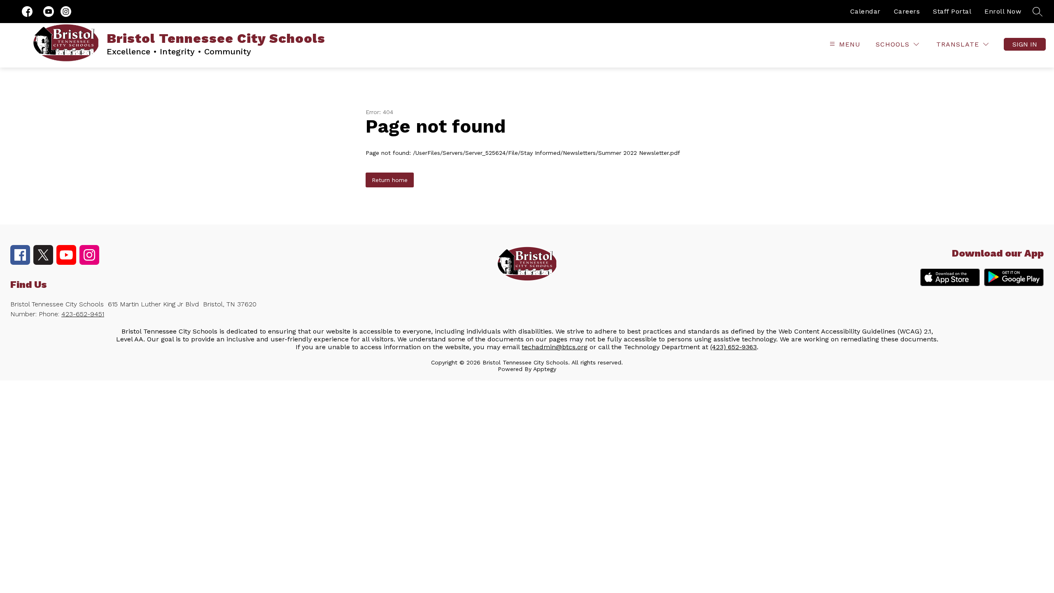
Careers (907, 11)
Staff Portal (952, 11)
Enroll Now (1002, 11)
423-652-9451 (82, 314)
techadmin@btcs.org (555, 347)
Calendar (865, 11)
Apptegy (544, 369)
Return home (390, 180)
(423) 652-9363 (733, 347)
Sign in (1024, 44)
